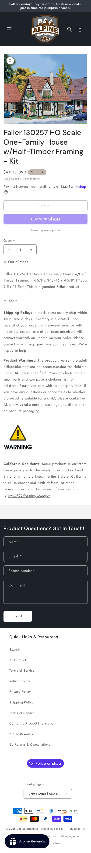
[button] (9, 29)
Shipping (9, 178)
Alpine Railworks (27, 829)
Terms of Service (22, 670)
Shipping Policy (21, 702)
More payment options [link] (45, 230)
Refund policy (76, 829)
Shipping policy (71, 836)
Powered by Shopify (51, 829)
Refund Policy (19, 681)
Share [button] (13, 300)
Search (14, 649)
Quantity (9, 240)
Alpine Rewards (21, 734)
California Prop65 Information (32, 723)
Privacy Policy (20, 691)
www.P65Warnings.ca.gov (29, 495)
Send (18, 616)
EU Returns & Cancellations (29, 744)
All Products (18, 660)
